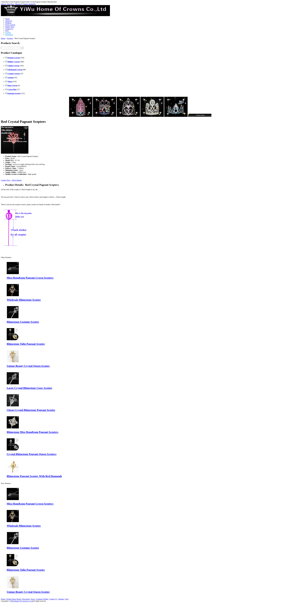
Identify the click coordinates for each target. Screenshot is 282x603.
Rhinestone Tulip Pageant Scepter (26, 343)
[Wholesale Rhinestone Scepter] (13, 521)
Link (66, 599)
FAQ (7, 31)
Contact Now (6, 180)
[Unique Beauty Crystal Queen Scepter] (13, 588)
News (33, 599)
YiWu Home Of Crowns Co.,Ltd (21, 601)
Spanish (8, 33)
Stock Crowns (10, 25)
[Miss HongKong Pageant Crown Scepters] (13, 499)
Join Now (10, 4)
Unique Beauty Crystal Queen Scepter (28, 365)
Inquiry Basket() (29, 4)
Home (7, 19)
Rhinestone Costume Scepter (23, 321)
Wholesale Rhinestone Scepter (24, 299)
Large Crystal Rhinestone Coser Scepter (29, 388)
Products (8, 23)
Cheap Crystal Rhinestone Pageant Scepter (31, 410)
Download (26, 599)
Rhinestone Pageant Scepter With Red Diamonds (34, 476)
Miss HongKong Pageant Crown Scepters (30, 277)
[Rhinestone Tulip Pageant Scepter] (13, 566)
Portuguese (9, 35)
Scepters (10, 38)
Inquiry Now (9, 27)
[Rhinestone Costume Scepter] (13, 543)
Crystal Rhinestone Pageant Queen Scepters (31, 454)
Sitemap (18, 4)
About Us (8, 21)
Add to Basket (16, 180)
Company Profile (42, 599)
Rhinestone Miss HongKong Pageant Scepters (32, 432)
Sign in (3, 4)
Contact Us (9, 29)
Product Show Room (13, 599)
